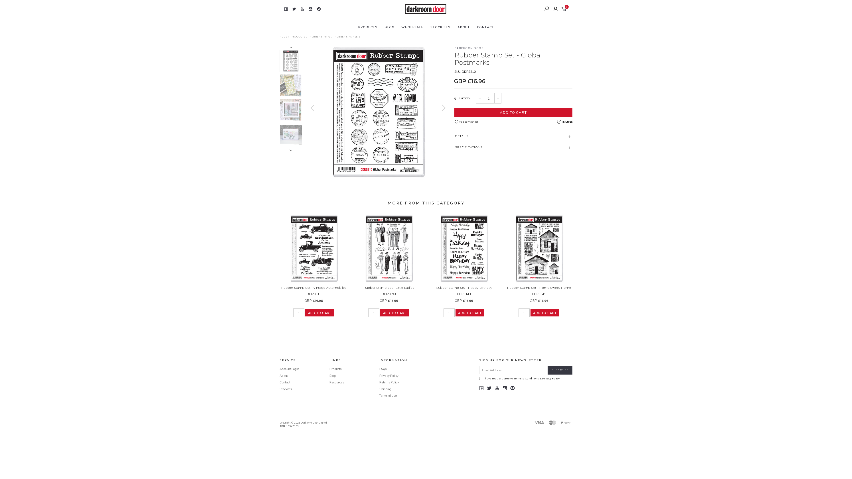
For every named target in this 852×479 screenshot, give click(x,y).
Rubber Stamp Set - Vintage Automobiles (313, 288)
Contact (485, 27)
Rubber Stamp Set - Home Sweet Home (539, 288)
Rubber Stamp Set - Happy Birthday (464, 288)
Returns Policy (389, 382)
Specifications (469, 147)
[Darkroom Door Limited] (425, 9)
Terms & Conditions (526, 378)
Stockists (440, 27)
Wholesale (412, 27)
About (464, 27)
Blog (389, 27)
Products (367, 27)
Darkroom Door (469, 48)
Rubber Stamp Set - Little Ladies (388, 288)
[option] (378, 112)
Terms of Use (388, 395)
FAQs (383, 369)
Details (462, 136)
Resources (336, 382)
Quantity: (462, 98)
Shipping (385, 389)
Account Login (289, 369)
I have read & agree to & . (522, 378)
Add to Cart (513, 112)
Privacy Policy (388, 375)
